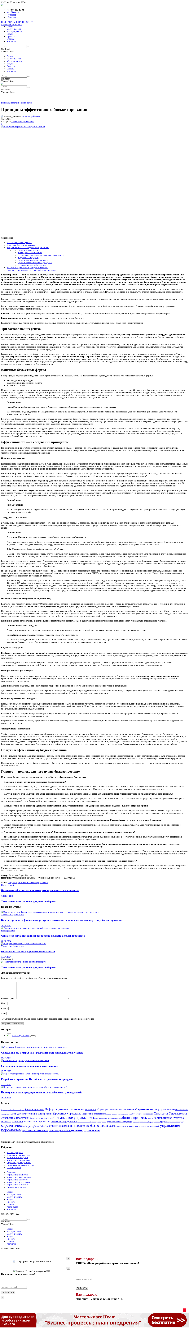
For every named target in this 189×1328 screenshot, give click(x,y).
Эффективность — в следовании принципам (28, 247)
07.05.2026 (6, 1084)
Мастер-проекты (14, 31)
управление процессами (33, 1130)
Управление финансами (20, 103)
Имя (4, 1003)
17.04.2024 (6, 957)
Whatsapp (12, 15)
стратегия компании (61, 1125)
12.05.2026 (6, 1071)
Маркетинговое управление (154, 1109)
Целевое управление (16, 1187)
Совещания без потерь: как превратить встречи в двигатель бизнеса (42, 1052)
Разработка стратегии (93, 1113)
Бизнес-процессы (15, 1152)
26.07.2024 (6, 941)
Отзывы (10, 39)
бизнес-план (117, 1118)
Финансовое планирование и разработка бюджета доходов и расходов (43, 935)
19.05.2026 (6, 1058)
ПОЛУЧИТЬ (82, 1288)
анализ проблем (107, 1118)
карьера (150, 1118)
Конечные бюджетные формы (21, 245)
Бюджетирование (16, 882)
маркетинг (17, 1121)
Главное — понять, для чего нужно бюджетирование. (32, 270)
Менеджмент (18, 1114)
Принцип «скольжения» (29, 250)
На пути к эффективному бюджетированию (27, 267)
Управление (178, 1113)
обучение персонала (82, 1122)
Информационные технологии (64, 1109)
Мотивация (31, 1113)
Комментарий (8, 998)
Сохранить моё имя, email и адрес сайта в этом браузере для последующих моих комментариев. (49, 1019)
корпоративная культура (169, 1117)
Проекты (11, 36)
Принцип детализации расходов (33, 260)
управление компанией (149, 1126)
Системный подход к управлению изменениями (29, 1065)
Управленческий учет (41, 1118)
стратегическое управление (24, 1125)
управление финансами (58, 1130)
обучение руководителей (97, 1122)
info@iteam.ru (13, 12)
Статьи (10, 26)
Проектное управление (67, 1113)
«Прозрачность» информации (32, 265)
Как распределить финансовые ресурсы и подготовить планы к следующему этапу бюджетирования (61, 920)
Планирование (8, 930)
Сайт (3, 1013)
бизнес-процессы (134, 1117)
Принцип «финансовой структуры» (35, 262)
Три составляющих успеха (19, 242)
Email (4, 1008)
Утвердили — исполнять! (30, 252)
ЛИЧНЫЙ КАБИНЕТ (11, 24)
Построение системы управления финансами (28, 951)
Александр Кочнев (31, 116)
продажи (164, 1122)
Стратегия (161, 1113)
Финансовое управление (36, 882)
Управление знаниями (17, 1175)
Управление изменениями (19, 1177)
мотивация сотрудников (63, 1121)
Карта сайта (12, 1207)
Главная (5, 103)
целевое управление (85, 1130)
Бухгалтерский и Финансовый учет (12, 1110)
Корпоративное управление (115, 1109)
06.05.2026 (6, 1097)
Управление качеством (17, 1180)
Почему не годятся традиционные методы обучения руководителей (41, 1092)
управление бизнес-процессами (95, 1125)
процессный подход (176, 1122)
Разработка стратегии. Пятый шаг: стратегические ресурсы (37, 1079)
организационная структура (119, 1122)
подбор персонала (152, 1122)
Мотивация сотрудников (18, 1160)
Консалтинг (90, 1109)
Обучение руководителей (19, 1162)
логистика (6, 1121)
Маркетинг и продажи (17, 1157)
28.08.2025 (6, 925)
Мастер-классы (14, 29)
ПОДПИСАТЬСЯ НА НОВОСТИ (17, 22)
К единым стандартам (28, 257)
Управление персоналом (18, 1182)
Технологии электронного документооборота (28, 967)
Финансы (97, 1118)
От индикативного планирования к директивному (42, 255)
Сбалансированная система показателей (118, 1114)
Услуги (10, 34)
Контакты (11, 41)
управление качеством (127, 1126)
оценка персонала (139, 1122)
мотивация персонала (37, 1121)
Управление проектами (15, 1117)
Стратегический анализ (142, 1114)
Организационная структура (20, 1165)
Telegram (12, 17)
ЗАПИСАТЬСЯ (8, 1292)
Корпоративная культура (18, 1155)
